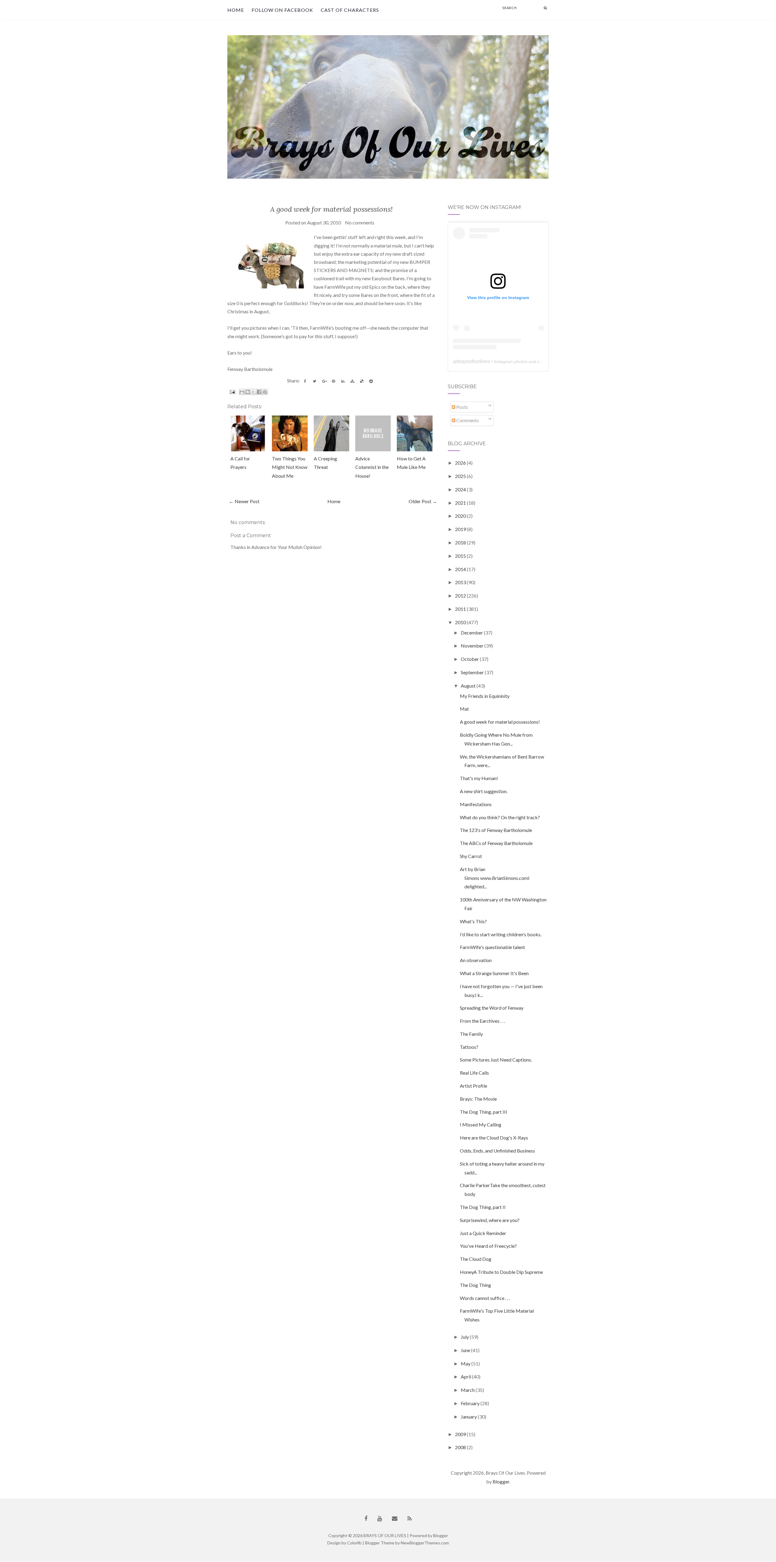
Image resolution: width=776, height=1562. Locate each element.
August (469, 685)
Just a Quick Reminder (483, 1233)
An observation (476, 960)
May (466, 1363)
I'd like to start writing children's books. (500, 934)
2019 (461, 529)
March (468, 1390)
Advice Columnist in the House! (372, 467)
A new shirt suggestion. (483, 791)
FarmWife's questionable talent (492, 947)
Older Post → (423, 501)
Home (235, 10)
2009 (461, 1434)
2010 (461, 622)
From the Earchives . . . (482, 1021)
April (466, 1376)
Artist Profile (473, 1086)
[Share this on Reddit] (371, 381)
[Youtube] (379, 1518)
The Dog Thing (475, 1285)
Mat (464, 709)
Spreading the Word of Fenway (491, 1008)
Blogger (501, 1481)
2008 (461, 1447)
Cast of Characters (350, 10)
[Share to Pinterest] (265, 392)
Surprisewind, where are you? (490, 1220)
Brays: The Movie (478, 1099)
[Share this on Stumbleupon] (352, 381)
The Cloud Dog (475, 1259)
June (466, 1350)
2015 (461, 556)
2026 (461, 463)
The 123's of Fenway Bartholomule (496, 830)
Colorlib (354, 1542)
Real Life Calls (474, 1073)
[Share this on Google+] (324, 381)
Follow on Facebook (282, 10)
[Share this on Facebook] (305, 381)
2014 (461, 569)
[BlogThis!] (248, 392)
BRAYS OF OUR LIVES (384, 1535)
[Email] (394, 1518)
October (470, 659)
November (472, 645)
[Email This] (242, 392)
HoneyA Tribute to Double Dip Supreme (501, 1272)
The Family (471, 1034)
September (473, 672)
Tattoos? (469, 1047)
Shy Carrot (471, 856)
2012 (461, 595)
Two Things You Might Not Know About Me (289, 467)
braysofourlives (473, 361)
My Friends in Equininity (485, 696)
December (472, 632)
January (469, 1416)
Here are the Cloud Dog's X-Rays (494, 1137)
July (465, 1337)
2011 (461, 609)
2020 (461, 516)
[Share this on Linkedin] (342, 381)
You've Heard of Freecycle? (488, 1246)
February (470, 1403)
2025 (461, 476)
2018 (461, 542)
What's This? (473, 921)
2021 (461, 503)
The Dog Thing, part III (483, 1112)
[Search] (545, 7)
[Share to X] (253, 392)
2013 (461, 582)
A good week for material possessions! (331, 209)
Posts (461, 407)
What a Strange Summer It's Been (494, 973)
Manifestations (476, 804)
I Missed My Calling (480, 1124)
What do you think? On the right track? (500, 817)
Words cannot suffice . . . (485, 1298)
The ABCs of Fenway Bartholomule (496, 843)
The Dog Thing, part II (483, 1207)
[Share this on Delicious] (361, 381)
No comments (359, 222)
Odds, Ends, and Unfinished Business (497, 1150)
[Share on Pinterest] (333, 381)
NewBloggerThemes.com (425, 1542)
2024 (461, 489)
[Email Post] (231, 391)
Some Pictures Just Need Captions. (496, 1059)
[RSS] (409, 1518)
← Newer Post (244, 501)
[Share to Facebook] (259, 392)
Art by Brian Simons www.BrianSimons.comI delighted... (495, 878)
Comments (467, 420)
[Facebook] (365, 1518)
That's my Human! (479, 778)
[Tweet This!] (314, 381)
